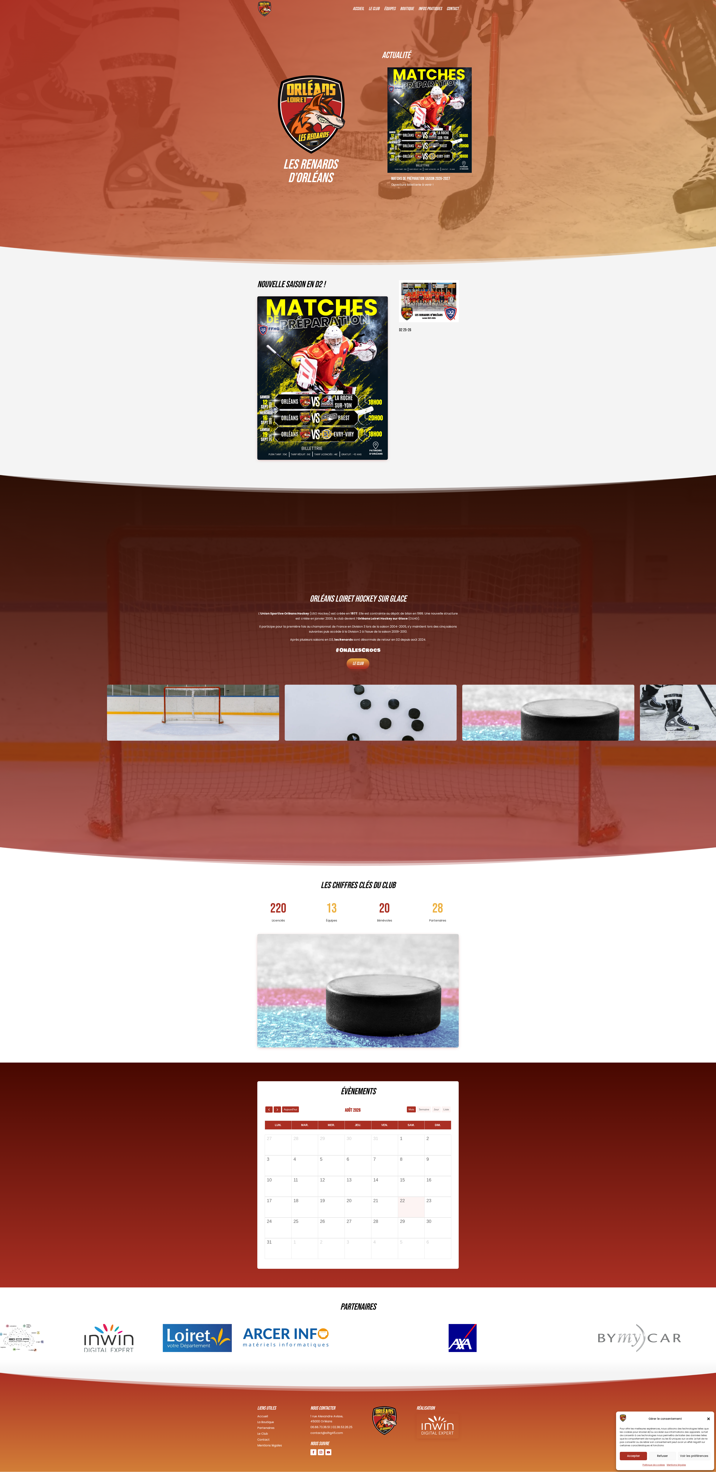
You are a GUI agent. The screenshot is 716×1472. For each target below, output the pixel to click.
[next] (277, 1109)
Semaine (424, 1109)
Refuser (662, 1456)
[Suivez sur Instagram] (321, 1452)
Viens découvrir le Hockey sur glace (427, 192)
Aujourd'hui (290, 1109)
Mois (411, 1109)
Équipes (389, 9)
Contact (453, 9)
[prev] (269, 1109)
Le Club (374, 9)
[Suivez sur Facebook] (313, 1452)
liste (446, 1109)
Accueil (358, 9)
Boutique (407, 9)
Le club (358, 663)
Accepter (633, 1456)
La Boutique (265, 1422)
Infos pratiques (430, 9)
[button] (708, 1419)
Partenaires (265, 1428)
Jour (436, 1109)
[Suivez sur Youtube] (328, 1452)
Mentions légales (676, 1464)
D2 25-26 (405, 330)
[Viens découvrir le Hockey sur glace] (439, 127)
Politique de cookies (654, 1464)
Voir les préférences (694, 1456)
